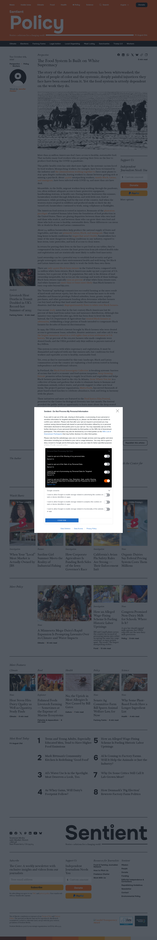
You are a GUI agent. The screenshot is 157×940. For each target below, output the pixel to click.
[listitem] (78, 451)
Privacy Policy (92, 528)
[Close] (118, 411)
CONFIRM (62, 520)
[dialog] (78, 470)
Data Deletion (65, 528)
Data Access (78, 528)
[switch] (107, 456)
